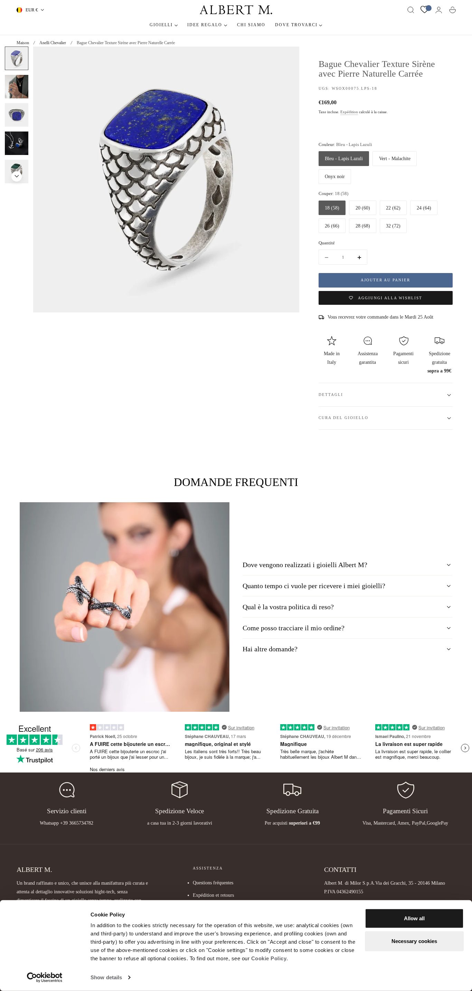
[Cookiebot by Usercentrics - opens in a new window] (45, 977)
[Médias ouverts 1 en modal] (287, 58)
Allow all (414, 918)
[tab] (16, 86)
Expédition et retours (213, 895)
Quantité (327, 242)
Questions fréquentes (213, 882)
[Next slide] (16, 176)
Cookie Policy (269, 958)
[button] (411, 10)
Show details (106, 977)
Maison (23, 42)
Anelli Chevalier (52, 42)
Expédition (349, 112)
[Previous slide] (16, 55)
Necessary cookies (414, 941)
